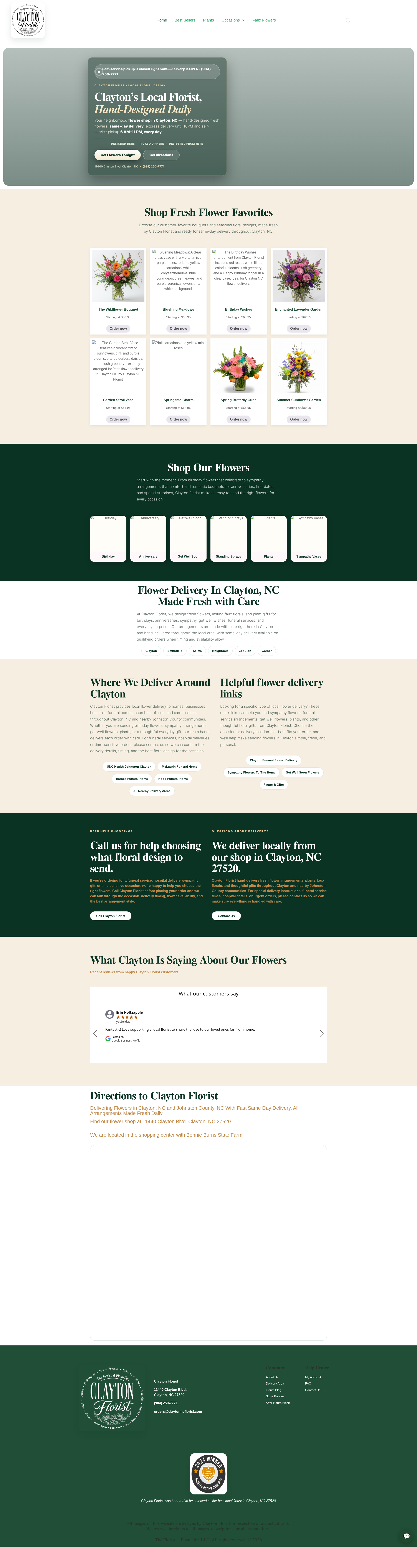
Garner (267, 651)
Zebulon (245, 651)
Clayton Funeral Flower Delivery (273, 760)
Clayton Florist (166, 1381)
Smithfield (174, 651)
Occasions (231, 20)
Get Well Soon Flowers (302, 772)
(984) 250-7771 (153, 166)
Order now (118, 328)
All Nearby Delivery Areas (151, 791)
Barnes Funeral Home (132, 778)
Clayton (151, 651)
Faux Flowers (264, 20)
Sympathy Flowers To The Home (251, 772)
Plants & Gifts (273, 784)
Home (162, 20)
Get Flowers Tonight (118, 155)
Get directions (161, 155)
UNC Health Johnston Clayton (129, 766)
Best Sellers (185, 20)
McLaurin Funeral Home (179, 766)
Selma (197, 651)
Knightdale (220, 651)
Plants (208, 20)
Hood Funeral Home (173, 778)
